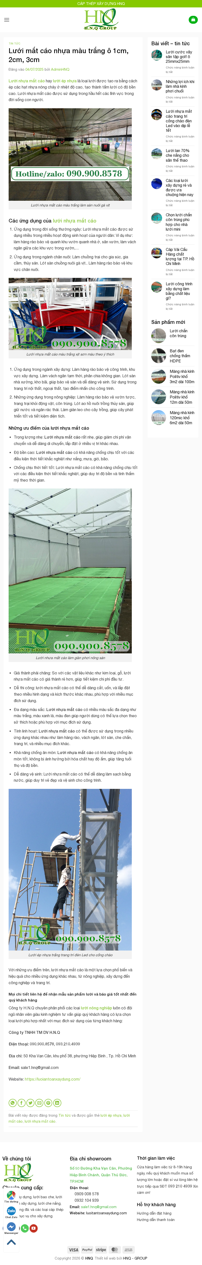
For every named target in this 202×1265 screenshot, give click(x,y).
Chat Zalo (11, 1217)
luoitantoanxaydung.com (106, 1213)
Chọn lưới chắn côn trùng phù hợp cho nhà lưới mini (179, 222)
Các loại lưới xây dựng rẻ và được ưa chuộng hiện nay (180, 187)
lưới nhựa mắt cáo (40, 1121)
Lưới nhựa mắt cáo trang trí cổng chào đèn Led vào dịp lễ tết (179, 121)
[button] (7, 20)
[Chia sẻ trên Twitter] (30, 1103)
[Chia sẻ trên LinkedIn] (57, 1103)
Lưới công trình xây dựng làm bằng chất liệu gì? (179, 291)
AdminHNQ (60, 69)
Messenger (11, 1232)
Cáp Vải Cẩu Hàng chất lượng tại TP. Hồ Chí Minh (180, 256)
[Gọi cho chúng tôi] (25, 1228)
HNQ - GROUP (135, 1258)
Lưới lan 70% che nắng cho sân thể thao (178, 155)
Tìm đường (11, 1201)
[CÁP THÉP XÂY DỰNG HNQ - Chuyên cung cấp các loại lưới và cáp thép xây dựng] (101, 19)
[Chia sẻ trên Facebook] (21, 1103)
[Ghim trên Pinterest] (48, 1103)
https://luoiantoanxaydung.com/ (52, 1079)
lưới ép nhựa (111, 1115)
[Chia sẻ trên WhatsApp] (13, 1103)
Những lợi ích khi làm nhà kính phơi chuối (180, 86)
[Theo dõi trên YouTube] (34, 1228)
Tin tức (14, 43)
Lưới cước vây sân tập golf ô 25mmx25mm (179, 57)
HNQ (89, 1258)
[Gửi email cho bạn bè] (39, 1103)
